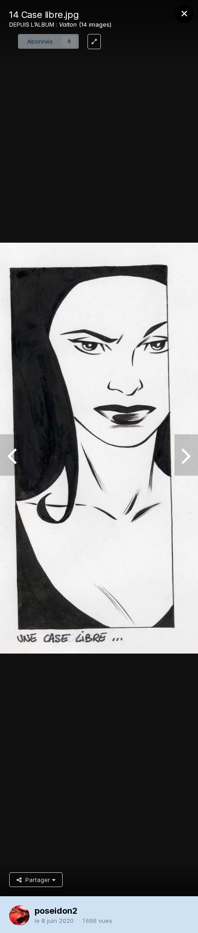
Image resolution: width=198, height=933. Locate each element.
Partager (37, 879)
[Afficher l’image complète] (94, 41)
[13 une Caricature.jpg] (186, 455)
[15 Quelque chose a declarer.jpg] (11, 455)
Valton (68, 24)
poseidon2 (56, 911)
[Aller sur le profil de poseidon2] (19, 915)
